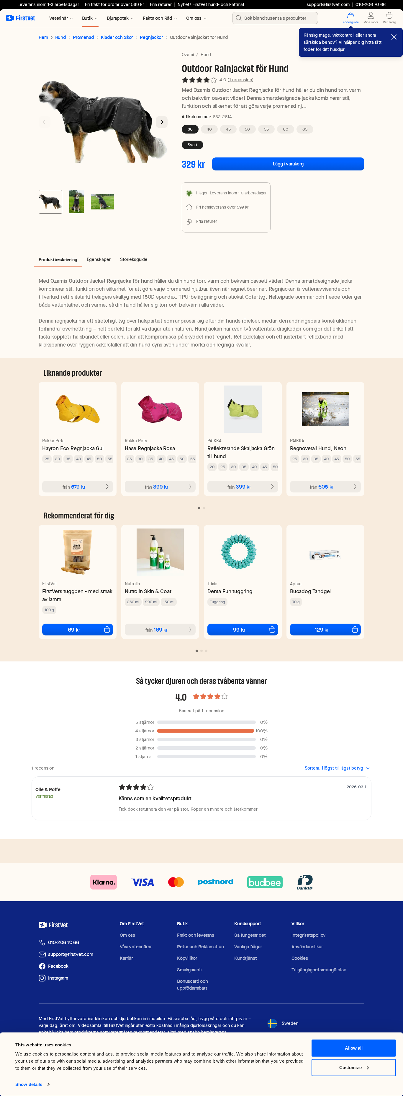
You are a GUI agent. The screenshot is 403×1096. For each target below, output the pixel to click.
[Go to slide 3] (102, 202)
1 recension (240, 80)
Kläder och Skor (117, 37)
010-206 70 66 (63, 942)
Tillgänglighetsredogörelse (318, 970)
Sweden (290, 1023)
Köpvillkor (187, 958)
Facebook (58, 966)
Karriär (126, 958)
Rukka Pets (53, 441)
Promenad (83, 37)
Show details (28, 1084)
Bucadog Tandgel (310, 591)
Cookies (299, 958)
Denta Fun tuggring (230, 591)
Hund (60, 37)
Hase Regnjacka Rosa (150, 448)
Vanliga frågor (248, 947)
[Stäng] (393, 36)
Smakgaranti (189, 970)
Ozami (188, 55)
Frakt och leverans (195, 935)
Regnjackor (151, 37)
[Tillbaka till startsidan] (20, 18)
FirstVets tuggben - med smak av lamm (77, 595)
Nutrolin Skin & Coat (148, 591)
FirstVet (49, 584)
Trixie (212, 584)
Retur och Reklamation (200, 947)
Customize (350, 1067)
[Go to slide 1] (50, 202)
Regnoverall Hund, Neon (318, 448)
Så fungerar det (250, 935)
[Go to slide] (199, 507)
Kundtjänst (245, 958)
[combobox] (275, 18)
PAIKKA (214, 441)
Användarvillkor (307, 947)
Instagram (58, 978)
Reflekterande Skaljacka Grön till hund (241, 452)
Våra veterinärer (135, 947)
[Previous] (44, 122)
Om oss (127, 935)
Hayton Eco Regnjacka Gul (73, 448)
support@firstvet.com (328, 4)
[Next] (162, 122)
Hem (43, 37)
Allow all (354, 1048)
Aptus (296, 584)
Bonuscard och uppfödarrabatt (192, 984)
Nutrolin (132, 584)
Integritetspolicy (308, 935)
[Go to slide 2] (76, 202)
